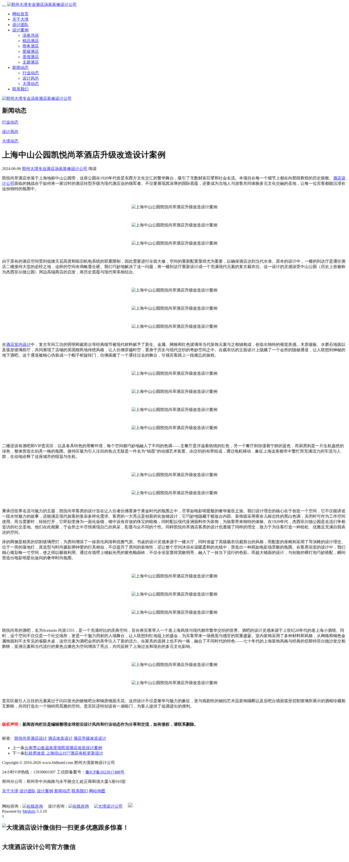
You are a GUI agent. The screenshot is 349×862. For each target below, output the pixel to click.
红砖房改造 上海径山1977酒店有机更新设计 (64, 753)
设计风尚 (30, 78)
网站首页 (20, 14)
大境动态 (30, 83)
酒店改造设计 (60, 738)
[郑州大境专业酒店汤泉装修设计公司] (42, 4)
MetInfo (29, 811)
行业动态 (30, 73)
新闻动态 (20, 67)
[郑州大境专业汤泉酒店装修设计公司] (37, 98)
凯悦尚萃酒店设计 (30, 738)
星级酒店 (30, 51)
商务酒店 (30, 46)
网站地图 (97, 791)
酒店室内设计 (18, 344)
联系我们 (20, 89)
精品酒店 (30, 41)
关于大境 (20, 19)
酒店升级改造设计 (90, 738)
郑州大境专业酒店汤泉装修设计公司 (54, 168)
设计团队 (20, 24)
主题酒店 (30, 62)
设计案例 (20, 30)
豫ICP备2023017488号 (104, 772)
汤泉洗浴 (30, 35)
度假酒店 (30, 57)
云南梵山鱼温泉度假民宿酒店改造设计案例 (63, 748)
